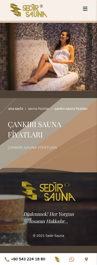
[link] (57, 259)
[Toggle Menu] (85, 8)
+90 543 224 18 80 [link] (27, 259)
